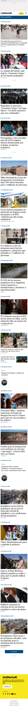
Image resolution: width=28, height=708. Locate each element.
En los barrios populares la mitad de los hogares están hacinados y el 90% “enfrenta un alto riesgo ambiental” (13, 214)
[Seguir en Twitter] (3, 694)
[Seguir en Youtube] (12, 694)
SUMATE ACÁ (7, 686)
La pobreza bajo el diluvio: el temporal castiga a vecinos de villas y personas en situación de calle (8, 358)
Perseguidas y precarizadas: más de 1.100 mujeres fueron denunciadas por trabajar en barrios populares (14, 143)
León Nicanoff (3, 46)
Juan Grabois (4, 378)
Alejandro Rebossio (4, 325)
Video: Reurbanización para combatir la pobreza (14, 543)
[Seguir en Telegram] (7, 694)
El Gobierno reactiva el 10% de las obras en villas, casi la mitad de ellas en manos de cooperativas (14, 320)
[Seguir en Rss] (15, 694)
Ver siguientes (14, 651)
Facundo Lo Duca (4, 362)
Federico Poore (3, 455)
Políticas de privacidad (14, 703)
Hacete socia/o (21, 13)
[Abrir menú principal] (26, 13)
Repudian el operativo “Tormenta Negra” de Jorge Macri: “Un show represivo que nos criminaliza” (13, 109)
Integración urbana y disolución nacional (12, 374)
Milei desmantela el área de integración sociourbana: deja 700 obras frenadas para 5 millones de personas (14, 181)
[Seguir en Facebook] (5, 694)
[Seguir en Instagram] (10, 694)
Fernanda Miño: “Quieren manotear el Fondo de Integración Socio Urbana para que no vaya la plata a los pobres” (13, 415)
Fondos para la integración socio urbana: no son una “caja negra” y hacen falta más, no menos (13, 450)
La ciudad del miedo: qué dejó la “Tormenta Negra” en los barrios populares (13, 73)
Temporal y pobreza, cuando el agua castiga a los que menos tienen (12, 350)
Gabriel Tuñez (3, 517)
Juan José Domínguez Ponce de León (7, 221)
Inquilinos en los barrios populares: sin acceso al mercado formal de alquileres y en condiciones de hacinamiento (13, 511)
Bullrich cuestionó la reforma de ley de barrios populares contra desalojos (13, 607)
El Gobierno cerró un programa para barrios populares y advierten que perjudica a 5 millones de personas (13, 250)
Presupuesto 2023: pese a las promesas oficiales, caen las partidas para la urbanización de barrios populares (14, 641)
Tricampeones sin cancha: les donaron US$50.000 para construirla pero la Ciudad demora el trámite (14, 43)
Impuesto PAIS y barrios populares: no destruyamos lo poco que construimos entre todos (13, 468)
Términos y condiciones (14, 705)
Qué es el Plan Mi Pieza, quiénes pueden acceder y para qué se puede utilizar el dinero (13, 574)
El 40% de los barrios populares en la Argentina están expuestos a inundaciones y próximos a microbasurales (13, 285)
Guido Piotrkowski (4, 352)
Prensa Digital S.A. (14, 701)
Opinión (3, 370)
